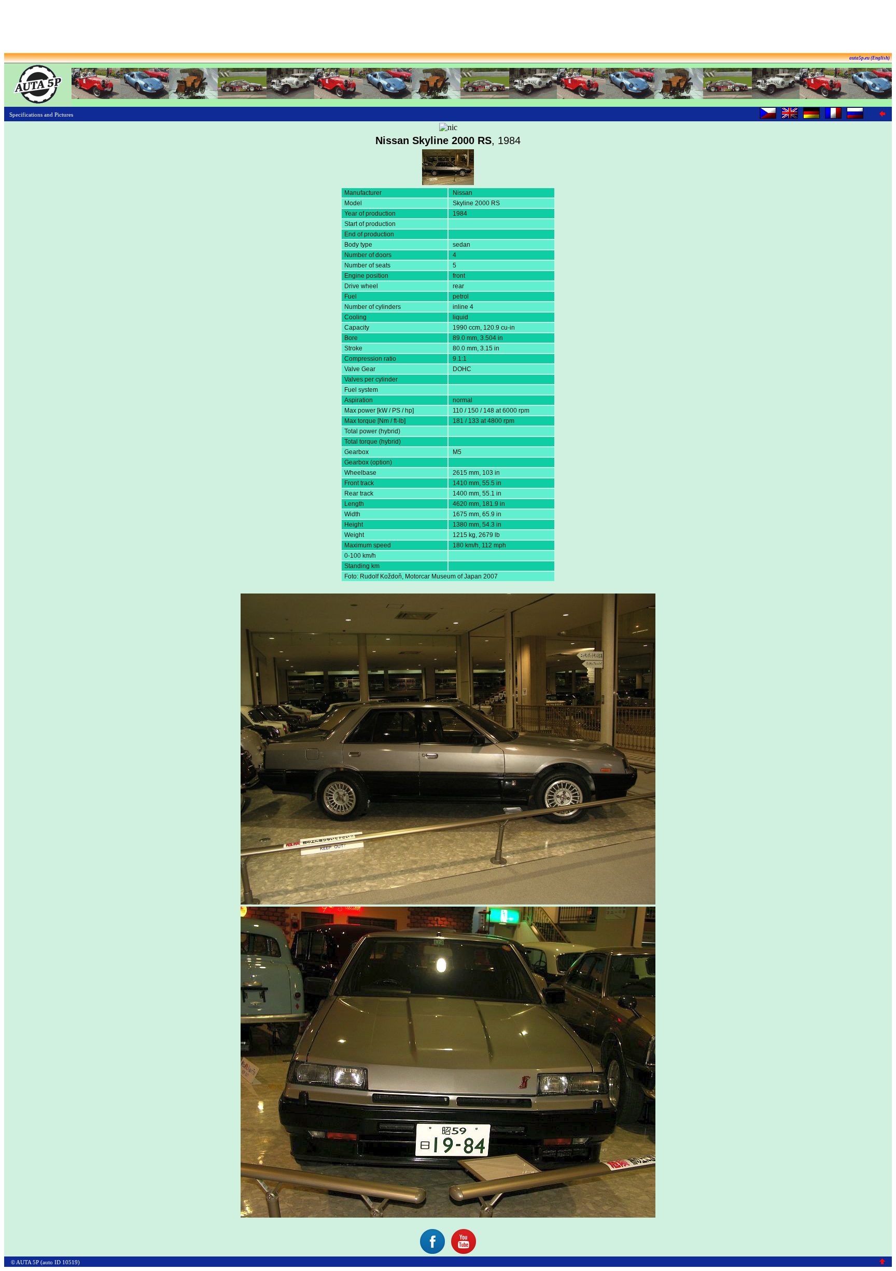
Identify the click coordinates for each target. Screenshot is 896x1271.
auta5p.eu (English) (869, 58)
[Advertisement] (448, 27)
